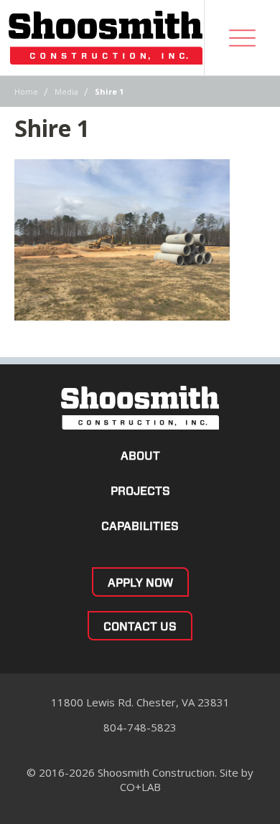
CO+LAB (140, 787)
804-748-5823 (140, 727)
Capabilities (140, 526)
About (140, 456)
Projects (140, 491)
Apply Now (140, 582)
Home (26, 91)
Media (66, 91)
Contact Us (140, 626)
